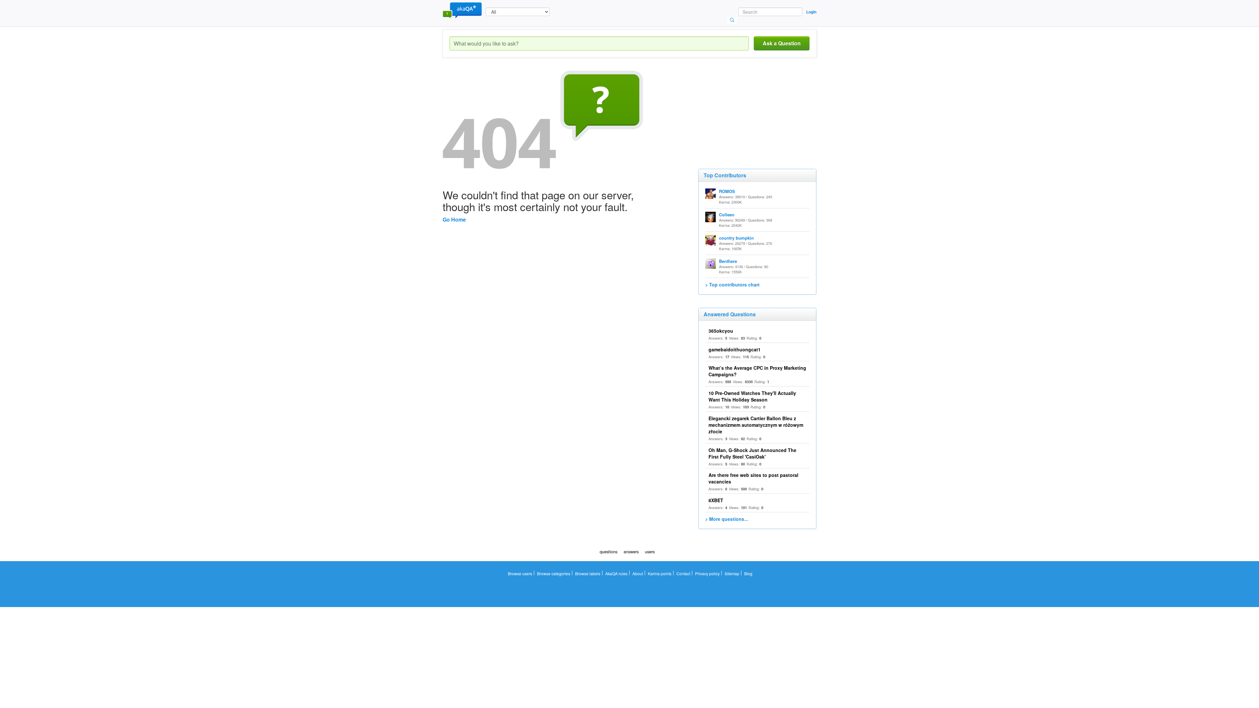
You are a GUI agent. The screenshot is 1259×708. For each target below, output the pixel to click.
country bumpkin (736, 238)
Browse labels (587, 573)
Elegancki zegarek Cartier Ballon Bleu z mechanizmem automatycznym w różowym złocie (756, 425)
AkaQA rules (616, 573)
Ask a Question (782, 43)
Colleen (726, 214)
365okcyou (721, 330)
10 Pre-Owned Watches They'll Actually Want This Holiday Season (752, 396)
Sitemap (732, 573)
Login (811, 12)
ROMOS (727, 191)
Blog (748, 573)
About (637, 573)
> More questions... (726, 519)
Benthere (728, 261)
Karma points (659, 573)
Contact (683, 573)
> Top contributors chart (732, 284)
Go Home (454, 219)
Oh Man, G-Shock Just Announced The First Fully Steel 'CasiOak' (752, 453)
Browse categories (553, 573)
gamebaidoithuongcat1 (735, 349)
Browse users (520, 573)
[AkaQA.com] (462, 10)
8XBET (716, 500)
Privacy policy (707, 573)
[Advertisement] (747, 111)
